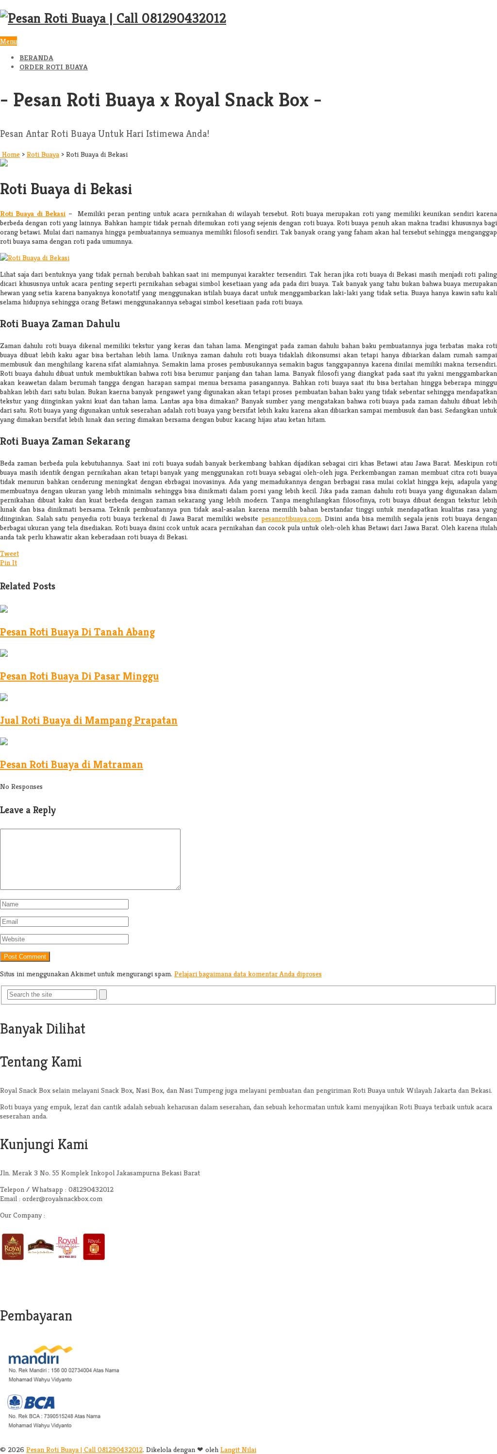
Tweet (9, 553)
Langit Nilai (238, 1449)
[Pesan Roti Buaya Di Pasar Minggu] (4, 654)
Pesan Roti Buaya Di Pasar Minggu (79, 676)
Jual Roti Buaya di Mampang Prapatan (89, 720)
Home (10, 154)
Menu (8, 41)
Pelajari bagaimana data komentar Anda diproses (248, 973)
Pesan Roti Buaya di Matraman (71, 764)
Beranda (36, 57)
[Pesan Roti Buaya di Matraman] (4, 742)
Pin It (8, 562)
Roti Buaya (43, 154)
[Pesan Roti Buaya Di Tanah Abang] (4, 610)
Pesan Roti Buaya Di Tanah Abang (77, 631)
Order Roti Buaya (53, 66)
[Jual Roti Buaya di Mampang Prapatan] (4, 698)
